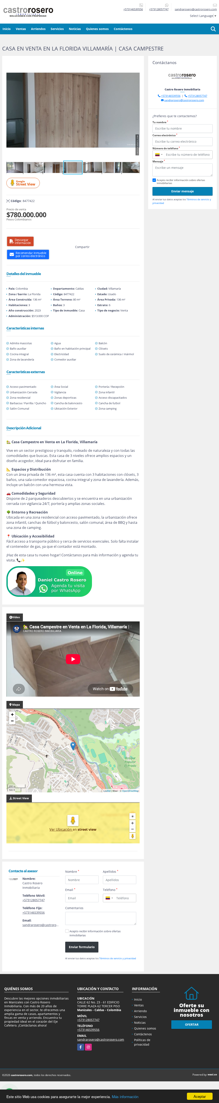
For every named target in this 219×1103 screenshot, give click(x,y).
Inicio (7, 29)
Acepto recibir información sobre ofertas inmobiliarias (95, 933)
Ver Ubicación (61, 829)
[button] (135, 64)
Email (70, 889)
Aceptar (200, 1096)
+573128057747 (159, 9)
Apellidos (110, 871)
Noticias (75, 29)
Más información (125, 1096)
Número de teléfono (166, 148)
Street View (25, 183)
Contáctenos (123, 29)
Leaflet (107, 790)
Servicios (57, 29)
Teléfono (110, 889)
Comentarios (74, 908)
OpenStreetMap (130, 790)
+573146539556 (133, 9)
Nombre (72, 871)
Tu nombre (160, 122)
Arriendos (38, 29)
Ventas (21, 29)
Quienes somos (97, 29)
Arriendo (140, 1011)
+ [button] (12, 714)
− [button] (12, 721)
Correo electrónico (164, 135)
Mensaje (158, 161)
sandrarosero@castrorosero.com (45, 925)
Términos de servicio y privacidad (117, 958)
